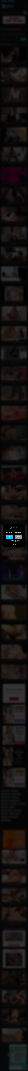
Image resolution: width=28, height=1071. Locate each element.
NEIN (18, 536)
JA (10, 536)
